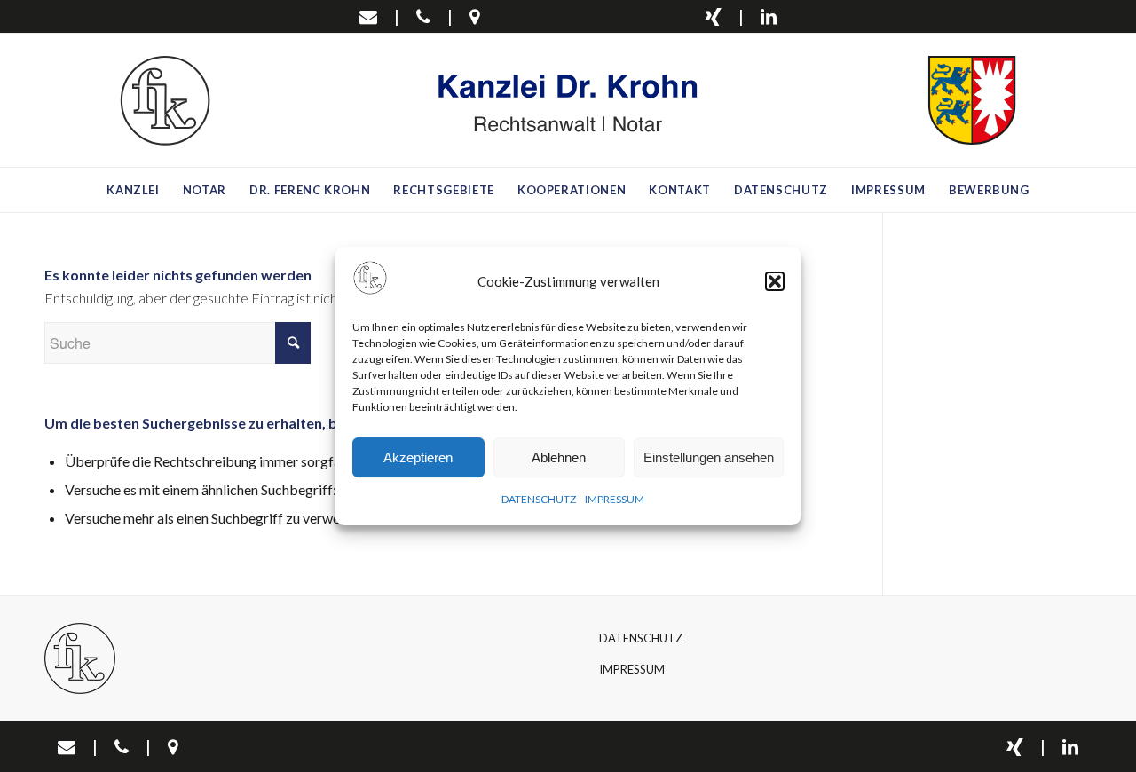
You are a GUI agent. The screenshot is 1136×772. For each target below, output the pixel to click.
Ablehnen (559, 457)
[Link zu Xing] (713, 16)
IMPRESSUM (614, 500)
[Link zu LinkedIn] (768, 16)
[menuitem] (133, 190)
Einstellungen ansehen (708, 457)
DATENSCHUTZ (538, 500)
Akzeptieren (418, 457)
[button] (775, 281)
